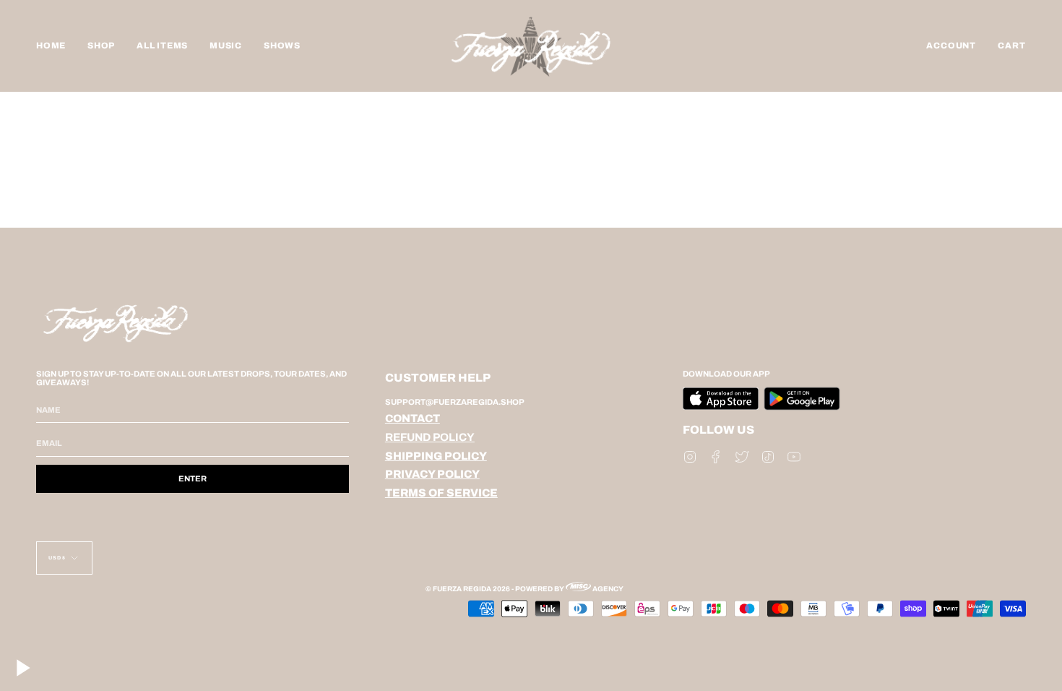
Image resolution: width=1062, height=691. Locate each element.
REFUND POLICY (430, 437)
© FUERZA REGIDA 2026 (468, 589)
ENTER (192, 478)
